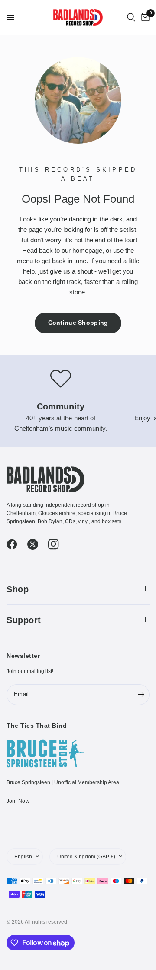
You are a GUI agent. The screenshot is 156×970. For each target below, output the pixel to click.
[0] (144, 17)
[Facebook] (16, 544)
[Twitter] (36, 544)
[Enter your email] (141, 694)
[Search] (131, 17)
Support (23, 620)
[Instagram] (57, 544)
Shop (17, 589)
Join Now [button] (17, 801)
